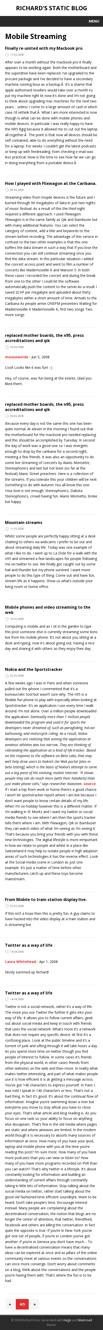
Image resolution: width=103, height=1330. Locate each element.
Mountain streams (23, 522)
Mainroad (85, 1320)
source (90, 783)
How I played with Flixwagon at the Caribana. (50, 183)
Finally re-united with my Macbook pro (43, 48)
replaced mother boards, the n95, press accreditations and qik (44, 338)
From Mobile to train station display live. (46, 899)
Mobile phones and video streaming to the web (47, 609)
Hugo (67, 1320)
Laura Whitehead (20, 961)
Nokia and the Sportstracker (33, 669)
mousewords (16, 357)
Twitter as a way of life (28, 945)
